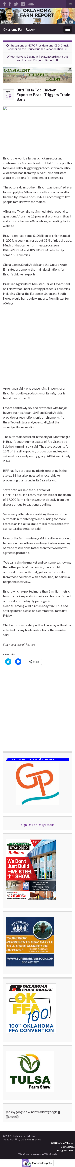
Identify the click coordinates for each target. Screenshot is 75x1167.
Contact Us (67, 1146)
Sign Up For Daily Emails (37, 825)
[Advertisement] (37, 348)
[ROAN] (4, 3)
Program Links (65, 1150)
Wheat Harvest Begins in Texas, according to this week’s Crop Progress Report (37, 58)
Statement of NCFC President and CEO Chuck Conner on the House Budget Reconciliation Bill (38, 47)
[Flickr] (23, 3)
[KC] (9, 3)
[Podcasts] (31, 3)
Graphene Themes (31, 1139)
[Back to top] (66, 1158)
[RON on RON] (16, 3)
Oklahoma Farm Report (19, 29)
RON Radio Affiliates (61, 1143)
